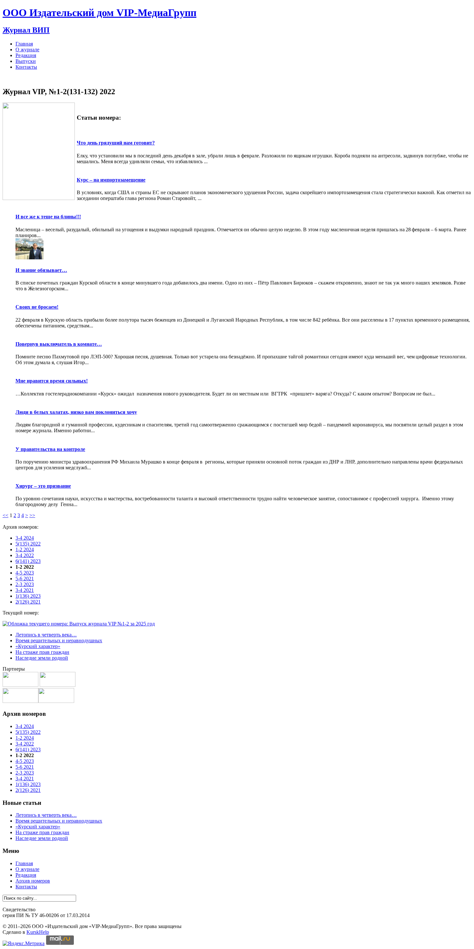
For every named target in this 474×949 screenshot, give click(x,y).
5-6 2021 (24, 578)
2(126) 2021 (28, 601)
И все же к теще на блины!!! (48, 216)
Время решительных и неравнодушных (58, 640)
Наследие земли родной (41, 658)
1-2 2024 (24, 549)
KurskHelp (37, 932)
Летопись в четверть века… (46, 634)
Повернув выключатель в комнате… (58, 344)
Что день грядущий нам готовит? (116, 142)
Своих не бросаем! (36, 307)
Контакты (26, 67)
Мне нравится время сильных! (51, 381)
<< (5, 515)
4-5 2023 (24, 572)
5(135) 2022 (28, 543)
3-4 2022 (24, 555)
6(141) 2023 (28, 561)
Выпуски (25, 61)
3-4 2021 (24, 590)
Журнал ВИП (26, 30)
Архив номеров (32, 881)
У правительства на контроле (50, 449)
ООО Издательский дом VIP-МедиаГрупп (99, 12)
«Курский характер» (37, 646)
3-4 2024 (24, 538)
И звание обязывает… (41, 270)
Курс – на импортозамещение (111, 180)
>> (32, 515)
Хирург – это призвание (43, 486)
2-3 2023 (24, 584)
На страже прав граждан (42, 652)
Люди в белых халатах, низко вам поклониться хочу (76, 412)
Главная (24, 43)
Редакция (25, 55)
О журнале (27, 49)
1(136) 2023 (28, 596)
